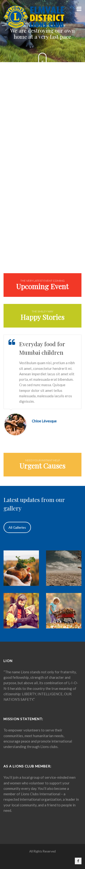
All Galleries (17, 527)
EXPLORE (42, 222)
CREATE (42, 123)
